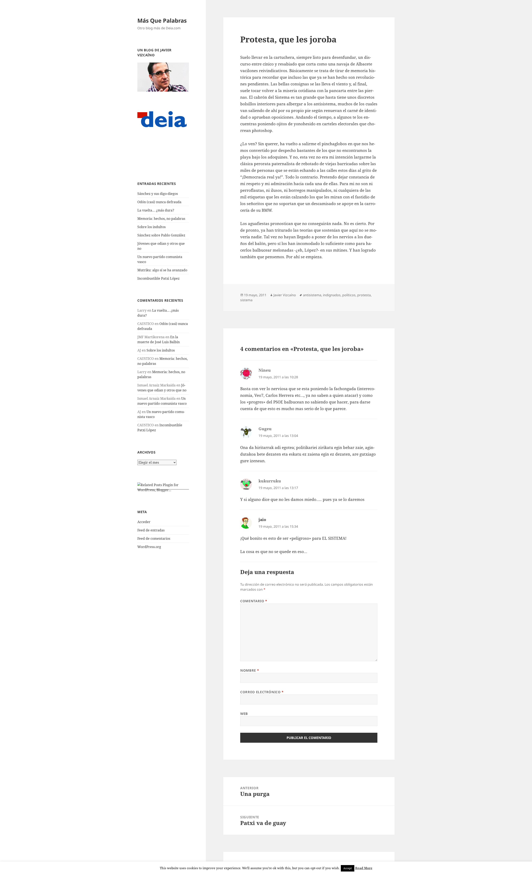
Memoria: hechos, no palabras (161, 218)
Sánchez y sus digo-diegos (157, 193)
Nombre (249, 670)
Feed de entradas (151, 530)
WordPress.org (149, 547)
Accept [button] (347, 868)
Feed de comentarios (153, 538)
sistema (246, 300)
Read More (363, 868)
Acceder (143, 522)
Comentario (253, 601)
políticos (349, 295)
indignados (332, 295)
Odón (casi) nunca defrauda (159, 202)
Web (244, 713)
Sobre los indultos (151, 227)
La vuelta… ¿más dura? (155, 210)
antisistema (312, 295)
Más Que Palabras (162, 20)
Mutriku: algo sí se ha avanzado (162, 270)
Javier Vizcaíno (284, 295)
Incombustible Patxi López (158, 278)
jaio (262, 519)
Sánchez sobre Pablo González (161, 235)
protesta (364, 295)
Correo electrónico (262, 692)
